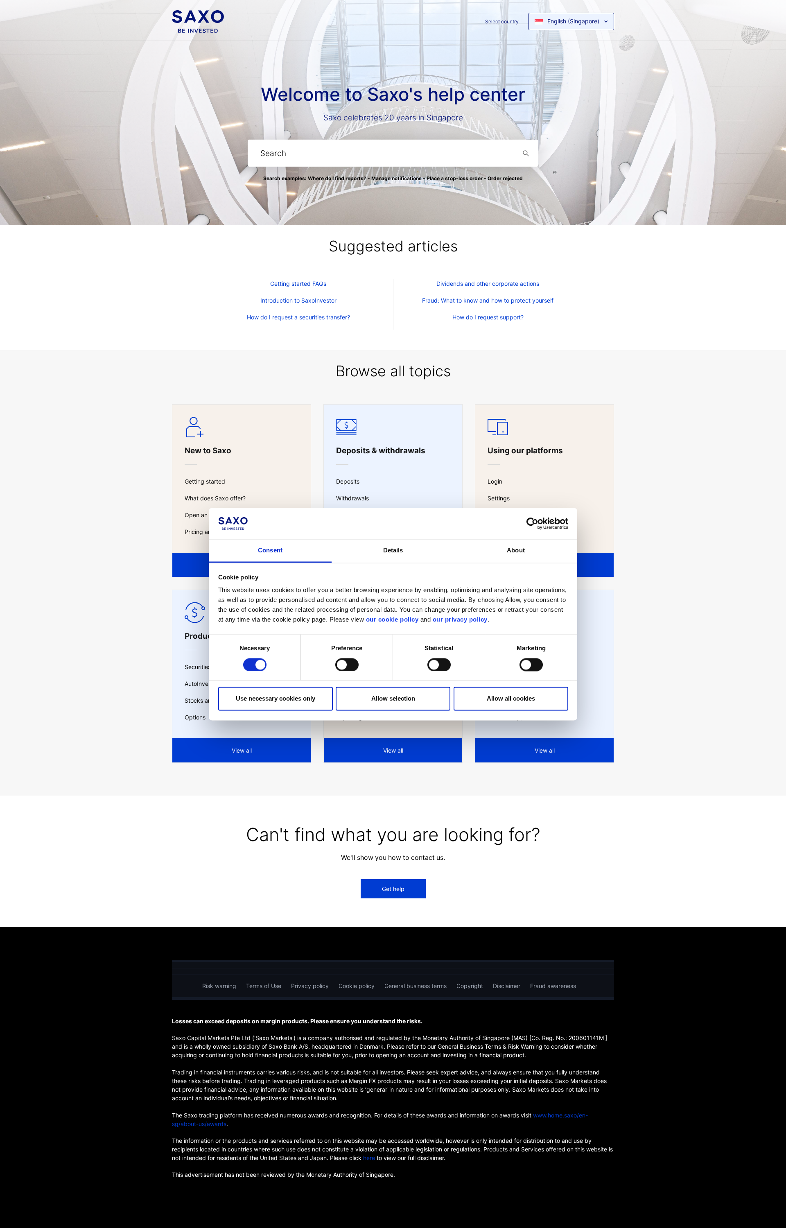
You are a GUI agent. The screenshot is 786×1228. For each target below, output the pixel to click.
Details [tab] (393, 550)
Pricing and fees (206, 531)
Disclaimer (506, 985)
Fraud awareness (553, 985)
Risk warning (219, 985)
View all (242, 750)
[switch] (347, 664)
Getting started (205, 481)
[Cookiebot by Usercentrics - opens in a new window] (532, 523)
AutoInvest (199, 683)
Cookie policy (357, 985)
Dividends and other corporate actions (487, 283)
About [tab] (516, 550)
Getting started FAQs (298, 283)
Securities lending (208, 666)
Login (495, 481)
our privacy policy (460, 619)
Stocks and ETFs (207, 700)
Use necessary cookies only (275, 698)
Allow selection (393, 698)
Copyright (469, 985)
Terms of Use (263, 985)
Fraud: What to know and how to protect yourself (487, 300)
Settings (499, 498)
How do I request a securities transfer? (298, 317)
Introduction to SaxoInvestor (298, 300)
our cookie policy (392, 619)
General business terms (415, 985)
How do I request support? (488, 317)
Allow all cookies (511, 698)
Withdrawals (352, 498)
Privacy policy (310, 985)
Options (195, 717)
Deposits (347, 481)
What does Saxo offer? (215, 498)
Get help (393, 888)
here (369, 1157)
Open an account (208, 514)
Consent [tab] (270, 550)
